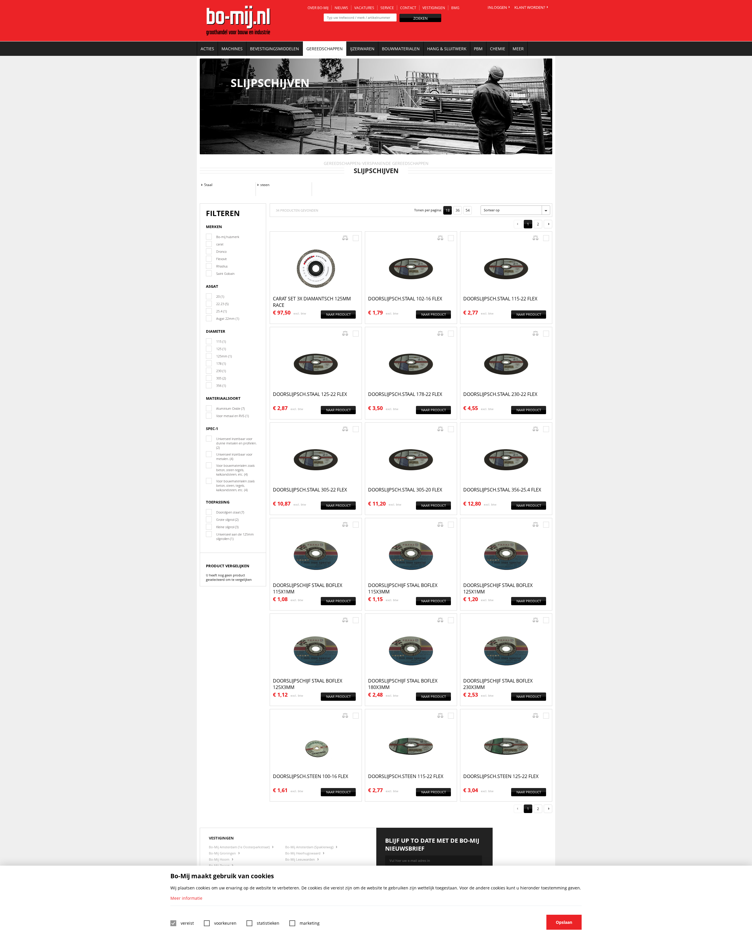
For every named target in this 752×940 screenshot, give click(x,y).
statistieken (268, 923)
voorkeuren (225, 923)
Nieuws (341, 7)
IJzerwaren (362, 48)
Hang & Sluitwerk (446, 48)
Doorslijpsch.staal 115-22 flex (500, 298)
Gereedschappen (324, 48)
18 (448, 210)
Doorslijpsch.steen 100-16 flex (310, 776)
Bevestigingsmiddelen (274, 48)
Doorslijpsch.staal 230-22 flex (500, 394)
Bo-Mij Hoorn (219, 859)
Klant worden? (529, 7)
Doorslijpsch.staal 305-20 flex (405, 489)
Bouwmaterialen (401, 48)
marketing (310, 923)
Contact (408, 7)
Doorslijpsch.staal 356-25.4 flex (502, 489)
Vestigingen (433, 7)
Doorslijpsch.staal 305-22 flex (310, 489)
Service (387, 7)
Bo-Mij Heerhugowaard (303, 853)
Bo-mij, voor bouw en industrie (238, 20)
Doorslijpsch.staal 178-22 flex (405, 394)
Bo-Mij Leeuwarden (300, 859)
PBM (478, 48)
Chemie (497, 48)
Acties (207, 48)
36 (458, 210)
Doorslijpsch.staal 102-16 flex (405, 298)
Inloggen (497, 7)
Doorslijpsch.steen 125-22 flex (500, 776)
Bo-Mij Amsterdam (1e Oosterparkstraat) (240, 847)
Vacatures (364, 7)
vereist (187, 923)
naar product (338, 314)
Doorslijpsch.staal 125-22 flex (310, 394)
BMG (455, 7)
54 (468, 210)
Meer (518, 48)
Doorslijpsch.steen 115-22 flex (405, 776)
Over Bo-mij (318, 7)
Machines (232, 48)
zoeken (420, 18)
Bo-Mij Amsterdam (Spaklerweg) (309, 847)
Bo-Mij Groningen (223, 853)
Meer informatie (186, 898)
